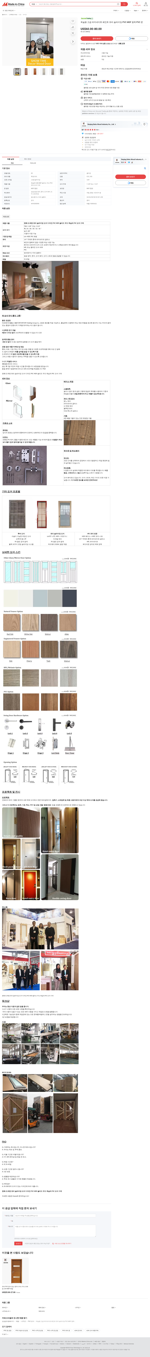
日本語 (95, 1344)
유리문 (25, 14)
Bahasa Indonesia (129, 1344)
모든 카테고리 (9, 10)
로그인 (146, 5)
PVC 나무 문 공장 (37, 1330)
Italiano (62, 1344)
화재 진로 (42, 1307)
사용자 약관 (59, 1341)
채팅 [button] (133, 38)
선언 (53, 1341)
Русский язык (54, 1344)
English (25, 1344)
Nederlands (76, 1344)
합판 (113, 1307)
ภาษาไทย (105, 1344)
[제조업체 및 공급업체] (13, 4)
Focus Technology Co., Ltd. (77, 1347)
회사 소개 (47, 1341)
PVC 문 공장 (7, 1330)
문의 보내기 (97, 38)
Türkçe (112, 1344)
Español (31, 1344)
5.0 (122, 162)
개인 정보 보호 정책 (70, 1341)
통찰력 (104, 1341)
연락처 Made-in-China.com (85, 1341)
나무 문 (77, 1307)
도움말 (127, 10)
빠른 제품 (97, 1341)
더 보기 (4, 1334)
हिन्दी (100, 1344)
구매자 (115, 10)
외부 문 (4, 1307)
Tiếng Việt (119, 1344)
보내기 (18, 1243)
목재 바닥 (42, 1311)
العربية (83, 1344)
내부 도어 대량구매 (92, 1330)
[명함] (145, 168)
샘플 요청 (121, 43)
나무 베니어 (5, 1311)
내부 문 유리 (78, 1330)
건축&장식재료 (13, 14)
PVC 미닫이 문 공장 (22, 1330)
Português (38, 1344)
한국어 (89, 1344)
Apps (135, 10)
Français (45, 1344)
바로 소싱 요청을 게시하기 (61, 1243)
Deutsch (68, 1344)
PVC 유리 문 (66, 1330)
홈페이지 (4, 14)
